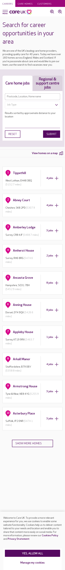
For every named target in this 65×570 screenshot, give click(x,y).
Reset (12, 134)
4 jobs (49, 178)
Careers (7, 4)
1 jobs (49, 337)
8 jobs (49, 282)
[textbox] (32, 105)
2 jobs (49, 255)
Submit (52, 134)
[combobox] (32, 105)
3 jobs (49, 230)
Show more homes (28, 443)
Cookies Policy (50, 535)
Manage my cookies (32, 562)
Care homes (25, 4)
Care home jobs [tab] (18, 83)
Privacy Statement (19, 539)
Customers (44, 4)
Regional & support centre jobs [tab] (47, 83)
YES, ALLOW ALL (32, 553)
